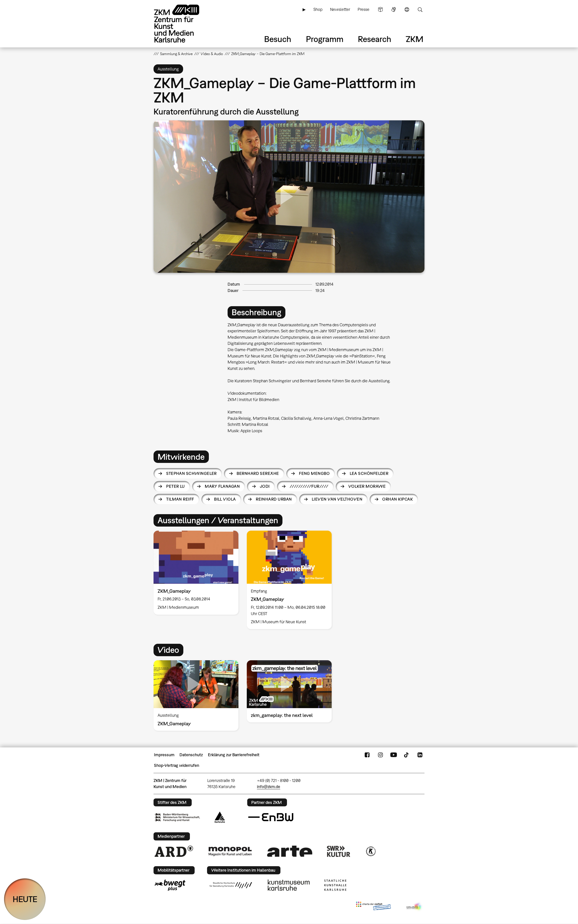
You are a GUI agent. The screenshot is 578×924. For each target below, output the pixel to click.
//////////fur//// (309, 486)
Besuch (277, 39)
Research (374, 39)
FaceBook (367, 754)
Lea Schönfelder (369, 473)
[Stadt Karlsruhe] (219, 817)
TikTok (406, 754)
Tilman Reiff (180, 499)
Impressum (164, 754)
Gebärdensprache (393, 9)
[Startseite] (183, 23)
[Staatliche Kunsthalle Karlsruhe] (335, 885)
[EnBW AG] (270, 817)
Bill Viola (225, 499)
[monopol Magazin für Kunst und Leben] (230, 851)
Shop (317, 9)
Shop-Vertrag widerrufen (176, 765)
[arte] (289, 851)
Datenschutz (191, 754)
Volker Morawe (367, 486)
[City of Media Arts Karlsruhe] (415, 906)
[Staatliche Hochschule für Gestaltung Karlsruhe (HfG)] (230, 885)
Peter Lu (175, 486)
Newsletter (340, 9)
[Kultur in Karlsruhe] (370, 851)
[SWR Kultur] (338, 851)
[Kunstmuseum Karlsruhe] (289, 885)
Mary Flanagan (222, 486)
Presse (363, 9)
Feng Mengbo (314, 473)
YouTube (393, 754)
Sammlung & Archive (176, 54)
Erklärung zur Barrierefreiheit (233, 754)
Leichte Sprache (380, 9)
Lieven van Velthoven (337, 499)
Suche (419, 9)
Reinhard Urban (274, 499)
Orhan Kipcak (397, 499)
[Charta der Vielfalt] (373, 906)
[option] (196, 573)
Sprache (406, 9)
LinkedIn (419, 754)
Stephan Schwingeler (191, 473)
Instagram (380, 754)
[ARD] (174, 851)
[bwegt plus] (170, 885)
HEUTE (25, 899)
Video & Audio (212, 54)
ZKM (414, 39)
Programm (324, 39)
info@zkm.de (268, 786)
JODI (265, 486)
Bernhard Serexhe (258, 473)
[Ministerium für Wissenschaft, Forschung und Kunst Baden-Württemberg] (177, 817)
